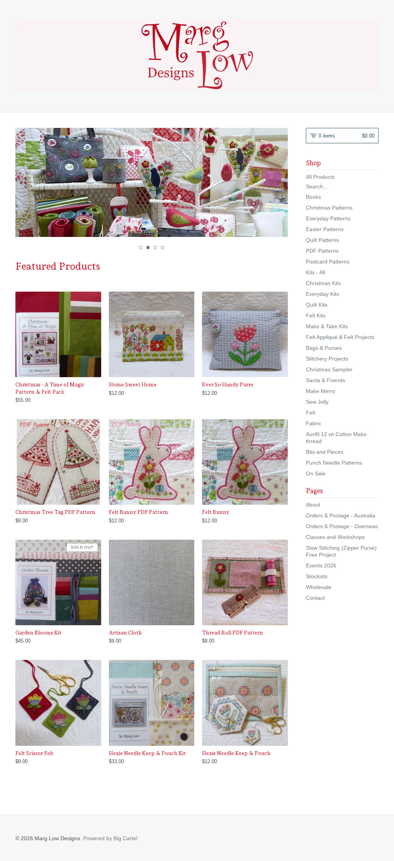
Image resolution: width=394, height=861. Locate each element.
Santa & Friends (325, 380)
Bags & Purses (324, 348)
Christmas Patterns (329, 208)
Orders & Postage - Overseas (342, 526)
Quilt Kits (316, 305)
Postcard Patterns (327, 261)
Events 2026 (321, 565)
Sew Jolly (317, 402)
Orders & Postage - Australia (340, 515)
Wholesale (318, 587)
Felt (310, 413)
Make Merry (320, 391)
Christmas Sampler (329, 369)
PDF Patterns (322, 251)
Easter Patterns (325, 229)
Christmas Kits (323, 283)
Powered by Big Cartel (110, 838)
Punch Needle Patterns (334, 463)
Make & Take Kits (327, 326)
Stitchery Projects (327, 359)
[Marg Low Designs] (197, 55)
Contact (315, 598)
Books (313, 197)
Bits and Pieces (324, 452)
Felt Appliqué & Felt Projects (340, 337)
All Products (320, 177)
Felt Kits (316, 315)
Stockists (316, 576)
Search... (317, 186)
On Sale (316, 473)
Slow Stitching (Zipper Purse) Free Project (341, 551)
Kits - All (315, 272)
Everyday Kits (322, 294)
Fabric (313, 423)
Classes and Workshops (335, 537)
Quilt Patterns (322, 240)
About (313, 505)
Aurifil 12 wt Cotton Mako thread (336, 437)
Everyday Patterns (328, 218)
